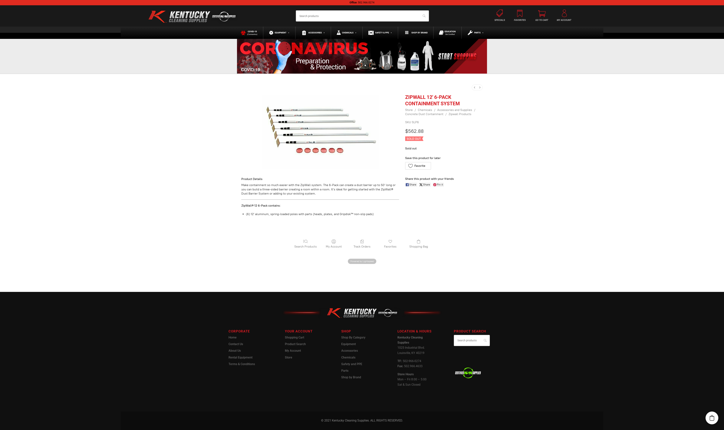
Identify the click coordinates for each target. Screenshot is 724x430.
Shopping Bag (418, 246)
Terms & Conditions (242, 364)
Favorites (390, 246)
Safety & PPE (382, 33)
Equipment (280, 33)
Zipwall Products (460, 114)
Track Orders (362, 246)
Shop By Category (353, 337)
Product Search (295, 344)
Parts (477, 33)
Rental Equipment (240, 357)
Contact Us (236, 344)
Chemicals (348, 33)
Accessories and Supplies (454, 110)
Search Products (305, 246)
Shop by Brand (419, 33)
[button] (418, 166)
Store (409, 110)
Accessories (315, 33)
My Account (334, 246)
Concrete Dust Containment (424, 114)
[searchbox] (362, 16)
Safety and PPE (351, 364)
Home (233, 337)
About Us (235, 350)
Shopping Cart (294, 337)
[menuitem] (474, 87)
